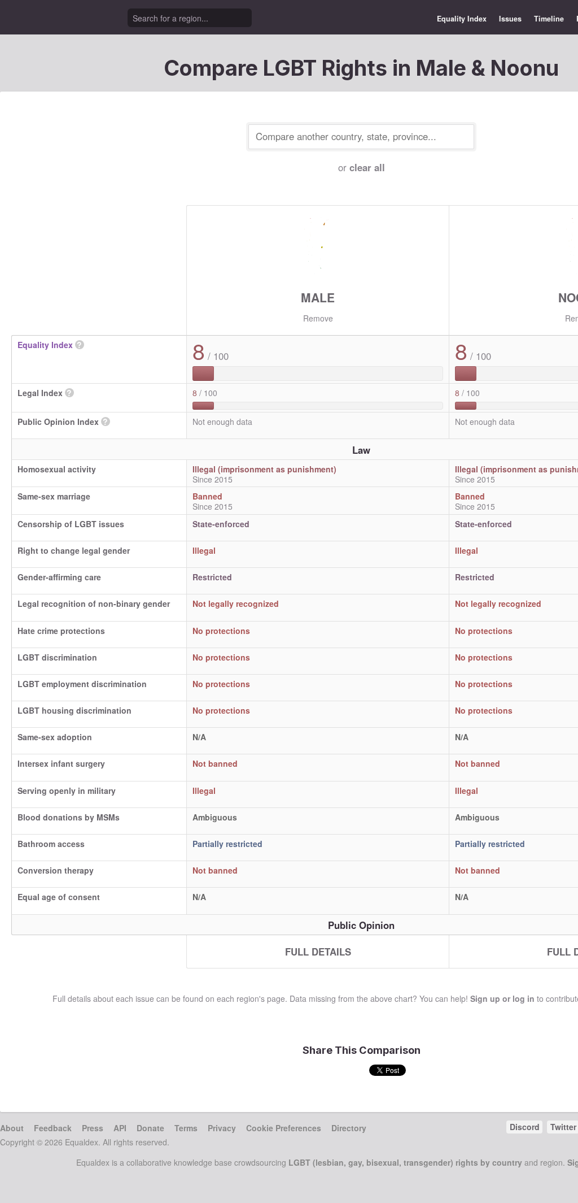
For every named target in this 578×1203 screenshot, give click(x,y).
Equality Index (462, 19)
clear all (367, 167)
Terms (186, 1127)
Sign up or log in (502, 998)
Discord (525, 1126)
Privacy (222, 1127)
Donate (150, 1127)
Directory (348, 1127)
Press (92, 1127)
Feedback (53, 1127)
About (12, 1127)
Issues (510, 19)
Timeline (549, 19)
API (119, 1127)
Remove (318, 318)
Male (318, 297)
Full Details (318, 951)
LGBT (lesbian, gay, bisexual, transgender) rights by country (405, 1162)
